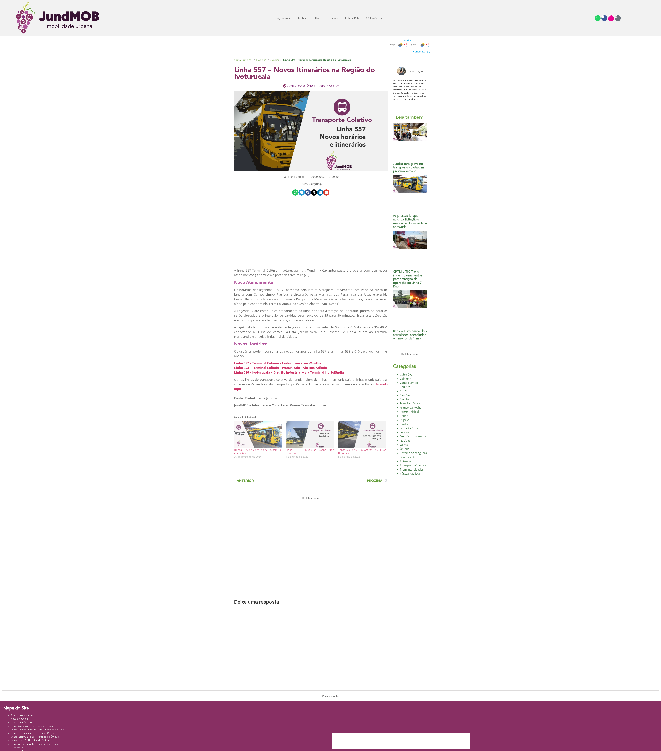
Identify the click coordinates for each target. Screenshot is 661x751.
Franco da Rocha (411, 407)
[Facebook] (604, 18)
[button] (295, 192)
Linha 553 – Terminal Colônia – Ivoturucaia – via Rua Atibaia (280, 368)
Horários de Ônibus (21, 722)
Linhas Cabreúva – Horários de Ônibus (31, 726)
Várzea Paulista (410, 474)
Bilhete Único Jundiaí (21, 715)
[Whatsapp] (598, 18)
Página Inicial (283, 18)
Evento (404, 399)
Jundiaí (274, 59)
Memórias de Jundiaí (413, 436)
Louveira (405, 432)
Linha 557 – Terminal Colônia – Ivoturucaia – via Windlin (277, 363)
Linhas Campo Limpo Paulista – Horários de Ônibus (38, 729)
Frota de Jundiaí (19, 719)
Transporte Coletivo (327, 86)
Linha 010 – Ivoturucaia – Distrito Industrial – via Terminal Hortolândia (289, 372)
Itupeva (405, 420)
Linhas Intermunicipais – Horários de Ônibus (34, 737)
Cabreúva (406, 374)
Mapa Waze (16, 748)
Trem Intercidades (412, 469)
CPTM (403, 391)
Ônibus (311, 86)
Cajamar (405, 379)
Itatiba (404, 416)
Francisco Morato (411, 403)
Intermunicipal (409, 412)
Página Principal (242, 59)
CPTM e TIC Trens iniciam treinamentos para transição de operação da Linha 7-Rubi (408, 279)
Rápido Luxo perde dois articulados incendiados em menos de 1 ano (410, 335)
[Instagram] (611, 18)
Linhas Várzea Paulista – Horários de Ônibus (34, 744)
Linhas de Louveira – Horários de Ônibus (32, 733)
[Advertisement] (295, 45)
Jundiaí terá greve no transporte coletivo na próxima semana (408, 167)
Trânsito (405, 461)
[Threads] (618, 18)
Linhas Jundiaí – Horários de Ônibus (30, 740)
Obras (404, 445)
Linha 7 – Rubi (409, 428)
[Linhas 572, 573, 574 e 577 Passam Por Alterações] (258, 434)
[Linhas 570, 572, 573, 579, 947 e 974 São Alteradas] (362, 434)
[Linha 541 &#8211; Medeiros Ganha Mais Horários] (310, 434)
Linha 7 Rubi (352, 18)
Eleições (405, 395)
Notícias (303, 18)
